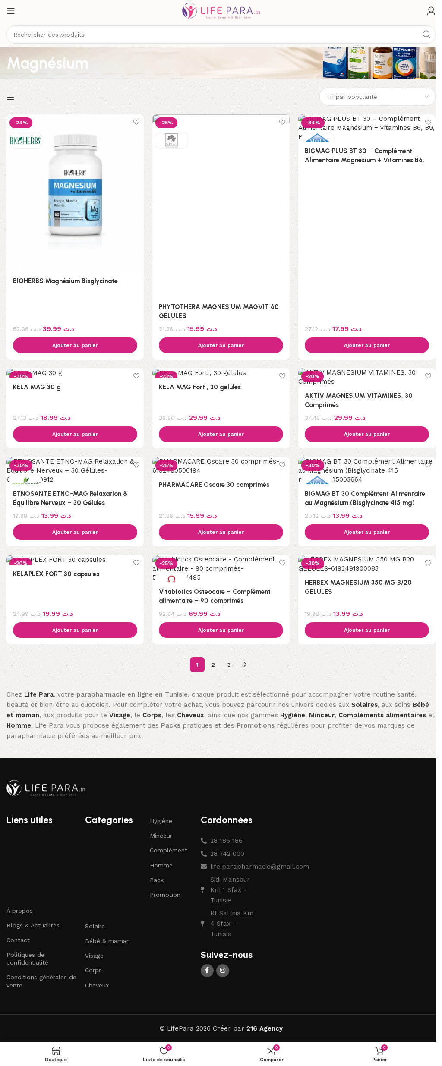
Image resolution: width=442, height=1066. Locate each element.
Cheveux (97, 985)
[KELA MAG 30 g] (75, 373)
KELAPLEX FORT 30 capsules (56, 574)
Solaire (95, 926)
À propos (19, 910)
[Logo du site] (221, 10)
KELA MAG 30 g (37, 387)
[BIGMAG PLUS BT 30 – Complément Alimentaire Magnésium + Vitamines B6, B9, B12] (367, 128)
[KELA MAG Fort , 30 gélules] (221, 373)
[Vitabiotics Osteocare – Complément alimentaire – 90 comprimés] (221, 568)
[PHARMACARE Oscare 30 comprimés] (221, 466)
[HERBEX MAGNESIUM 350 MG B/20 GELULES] (367, 564)
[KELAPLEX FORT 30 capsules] (75, 560)
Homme (161, 865)
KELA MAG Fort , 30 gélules (200, 387)
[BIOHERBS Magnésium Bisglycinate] (75, 192)
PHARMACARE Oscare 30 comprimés (214, 485)
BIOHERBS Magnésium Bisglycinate (65, 281)
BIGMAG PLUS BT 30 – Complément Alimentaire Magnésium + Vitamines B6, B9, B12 (364, 160)
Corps (93, 970)
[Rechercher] (426, 34)
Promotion (165, 894)
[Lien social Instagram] (222, 970)
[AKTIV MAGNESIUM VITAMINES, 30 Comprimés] (367, 377)
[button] (75, 345)
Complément (168, 850)
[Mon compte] (431, 10)
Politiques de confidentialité (27, 958)
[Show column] (11, 97)
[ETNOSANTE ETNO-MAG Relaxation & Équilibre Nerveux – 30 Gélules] (75, 470)
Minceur (161, 835)
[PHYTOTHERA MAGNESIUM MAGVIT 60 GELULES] (221, 205)
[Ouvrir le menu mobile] (10, 10)
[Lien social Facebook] (207, 970)
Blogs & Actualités (33, 925)
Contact (18, 940)
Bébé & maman (107, 940)
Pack (157, 880)
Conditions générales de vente (41, 981)
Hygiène (161, 820)
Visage (94, 955)
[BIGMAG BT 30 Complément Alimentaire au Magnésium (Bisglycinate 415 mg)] (367, 470)
